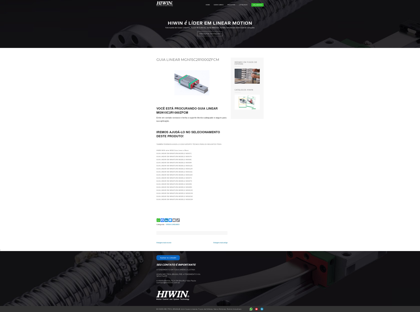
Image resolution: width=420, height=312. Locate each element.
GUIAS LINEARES (172, 224)
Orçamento (257, 5)
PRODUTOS (231, 5)
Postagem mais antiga (220, 243)
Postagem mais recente (163, 243)
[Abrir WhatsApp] (414, 306)
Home (208, 5)
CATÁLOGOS (243, 5)
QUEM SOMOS (219, 5)
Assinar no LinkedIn (168, 258)
